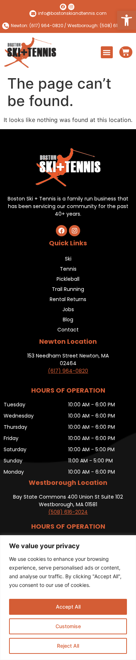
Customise (68, 626)
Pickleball (68, 279)
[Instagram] (71, 7)
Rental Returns (68, 299)
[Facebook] (63, 7)
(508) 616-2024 (68, 512)
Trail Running (68, 289)
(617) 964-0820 (68, 371)
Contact (68, 329)
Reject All (68, 646)
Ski (68, 258)
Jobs (68, 309)
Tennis (68, 268)
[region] (68, 597)
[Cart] (125, 52)
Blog (68, 319)
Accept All (68, 607)
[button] (126, 20)
